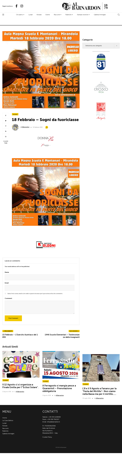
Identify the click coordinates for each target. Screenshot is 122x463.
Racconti (57, 15)
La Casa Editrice (7, 420)
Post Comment (13, 318)
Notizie (39, 15)
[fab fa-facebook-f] (15, 6)
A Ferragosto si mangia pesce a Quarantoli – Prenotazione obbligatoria (59, 388)
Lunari (30, 15)
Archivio (15, 114)
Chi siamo (19, 15)
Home (4, 418)
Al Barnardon (25, 127)
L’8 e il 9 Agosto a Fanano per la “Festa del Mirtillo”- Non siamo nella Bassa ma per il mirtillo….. (99, 391)
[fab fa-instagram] (21, 6)
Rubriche (68, 15)
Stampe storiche (82, 15)
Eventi (48, 15)
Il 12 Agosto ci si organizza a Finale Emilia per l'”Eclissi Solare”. (20, 386)
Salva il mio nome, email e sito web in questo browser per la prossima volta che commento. (35, 293)
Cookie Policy (47, 437)
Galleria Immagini (100, 15)
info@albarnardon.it (53, 422)
